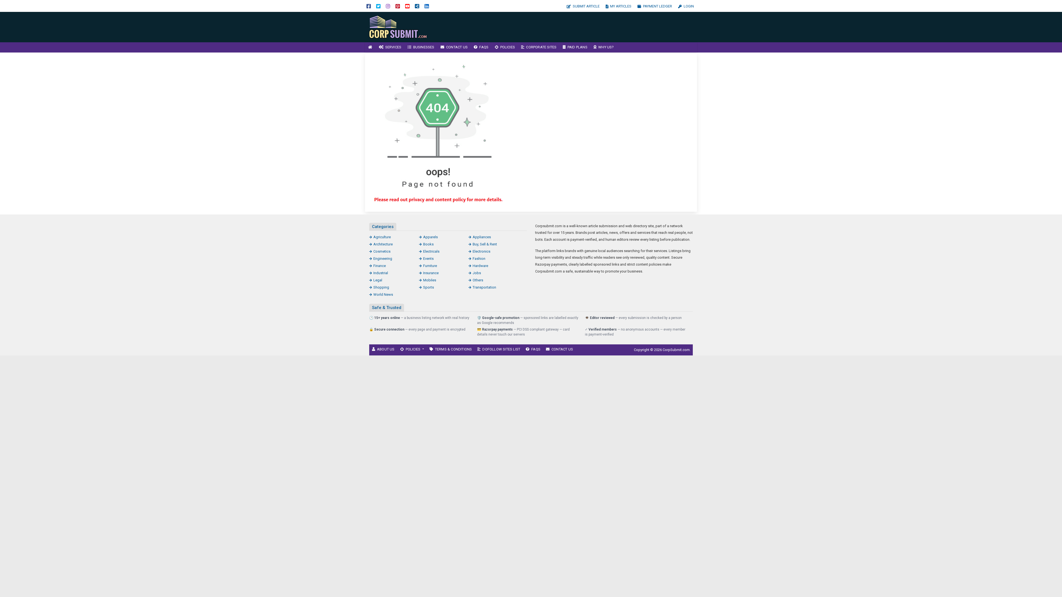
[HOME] (370, 47)
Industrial (380, 273)
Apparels (430, 237)
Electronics (481, 251)
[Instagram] (388, 6)
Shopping (381, 287)
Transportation (484, 287)
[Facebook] (368, 6)
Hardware (480, 266)
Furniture (430, 266)
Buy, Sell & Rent (485, 244)
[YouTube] (407, 6)
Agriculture (382, 237)
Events (428, 258)
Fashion (479, 258)
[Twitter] (378, 6)
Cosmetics (382, 251)
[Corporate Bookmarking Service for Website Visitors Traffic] (402, 27)
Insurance (431, 273)
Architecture (383, 244)
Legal (377, 280)
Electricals (431, 251)
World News (383, 294)
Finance (379, 266)
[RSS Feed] (417, 6)
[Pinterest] (397, 6)
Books (428, 244)
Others (478, 280)
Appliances (482, 237)
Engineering (382, 258)
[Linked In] (427, 6)
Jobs (477, 273)
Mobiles (429, 280)
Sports (428, 287)
